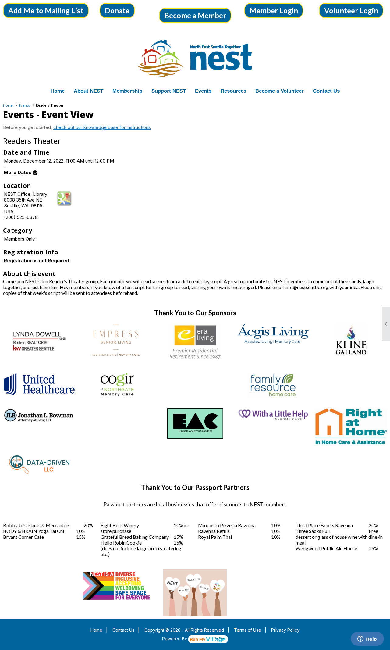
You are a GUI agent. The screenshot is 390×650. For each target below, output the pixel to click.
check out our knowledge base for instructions (102, 127)
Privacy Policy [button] (285, 630)
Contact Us (326, 91)
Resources (233, 91)
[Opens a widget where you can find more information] (367, 639)
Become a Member (195, 15)
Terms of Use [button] (247, 630)
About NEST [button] (88, 91)
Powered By (175, 638)
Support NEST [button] (168, 91)
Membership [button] (127, 91)
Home (58, 91)
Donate (117, 10)
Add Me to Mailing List (45, 10)
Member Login (274, 10)
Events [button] (203, 91)
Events (24, 105)
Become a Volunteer (279, 91)
